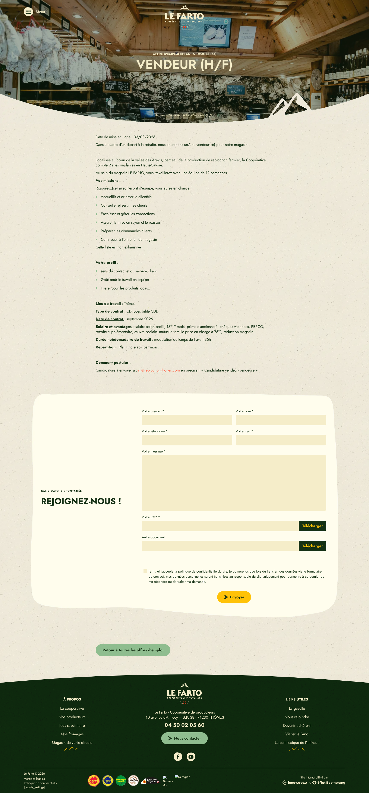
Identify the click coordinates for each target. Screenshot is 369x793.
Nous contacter (187, 738)
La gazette (297, 708)
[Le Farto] (184, 27)
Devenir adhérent (296, 725)
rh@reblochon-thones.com (159, 370)
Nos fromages (72, 734)
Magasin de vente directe (72, 742)
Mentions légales (34, 779)
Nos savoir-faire (72, 725)
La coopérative (72, 708)
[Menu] (28, 11)
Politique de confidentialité (41, 783)
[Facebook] (178, 759)
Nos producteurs (72, 717)
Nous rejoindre (297, 717)
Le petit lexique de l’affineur (297, 742)
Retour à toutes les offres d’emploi (133, 650)
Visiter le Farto (296, 734)
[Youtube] (191, 760)
